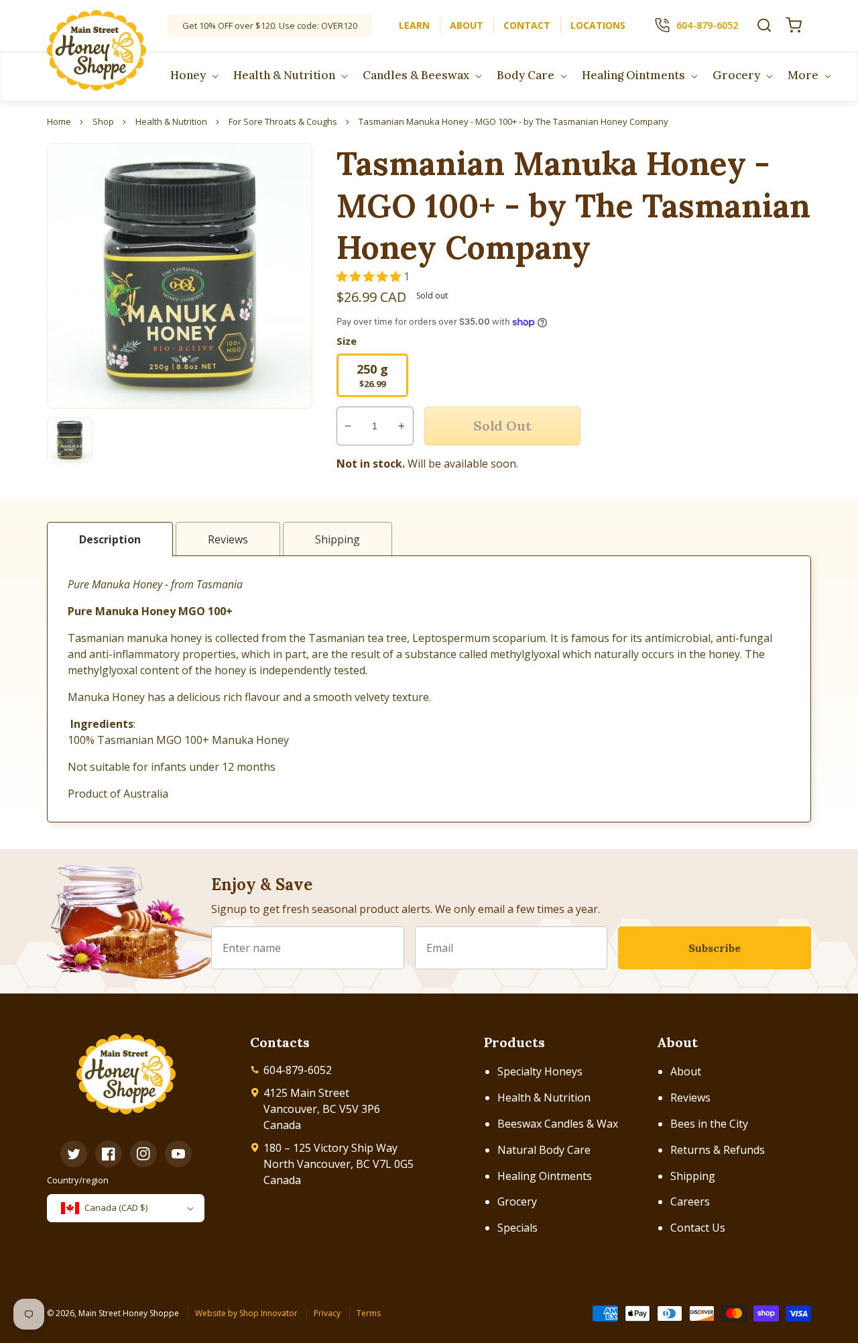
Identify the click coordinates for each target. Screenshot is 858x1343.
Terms (369, 1313)
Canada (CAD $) (115, 1207)
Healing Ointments (544, 1176)
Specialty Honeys (540, 1071)
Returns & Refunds (717, 1149)
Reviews (690, 1097)
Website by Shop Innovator (246, 1313)
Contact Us (697, 1227)
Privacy (327, 1313)
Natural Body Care (544, 1149)
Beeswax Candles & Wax (557, 1123)
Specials (517, 1227)
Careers (690, 1201)
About (685, 1071)
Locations (597, 25)
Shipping (692, 1176)
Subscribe (714, 948)
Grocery (517, 1201)
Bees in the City (709, 1123)
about (466, 25)
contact (526, 25)
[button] (764, 25)
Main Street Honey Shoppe (128, 1313)
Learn (414, 25)
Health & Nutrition (544, 1097)
